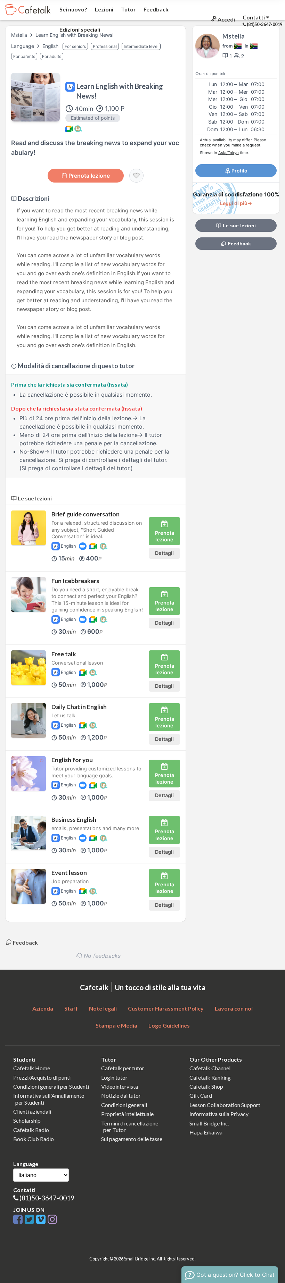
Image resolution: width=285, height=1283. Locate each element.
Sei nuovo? (72, 9)
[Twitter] (30, 1219)
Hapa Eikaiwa (205, 1132)
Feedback (155, 9)
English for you (72, 759)
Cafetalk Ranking (210, 1077)
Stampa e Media (116, 1025)
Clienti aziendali (32, 1111)
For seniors (75, 46)
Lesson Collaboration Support (224, 1104)
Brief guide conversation (85, 514)
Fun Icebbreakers (75, 580)
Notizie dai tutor (121, 1095)
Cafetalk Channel (209, 1068)
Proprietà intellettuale (127, 1114)
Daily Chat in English (79, 706)
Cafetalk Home (31, 1068)
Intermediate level (141, 46)
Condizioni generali (124, 1104)
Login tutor (114, 1077)
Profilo (238, 171)
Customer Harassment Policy (166, 1008)
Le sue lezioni (238, 225)
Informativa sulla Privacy (219, 1114)
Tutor (128, 9)
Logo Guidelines (169, 1025)
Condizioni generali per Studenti (51, 1086)
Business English (73, 819)
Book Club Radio (33, 1139)
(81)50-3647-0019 (46, 1198)
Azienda (42, 1008)
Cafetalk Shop (206, 1086)
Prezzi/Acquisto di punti (42, 1077)
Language (23, 46)
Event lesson (69, 872)
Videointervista (119, 1086)
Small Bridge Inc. (209, 1123)
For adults (51, 56)
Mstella (19, 35)
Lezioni (103, 9)
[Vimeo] (42, 1219)
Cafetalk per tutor (122, 1068)
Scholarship (27, 1120)
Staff (71, 1008)
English (51, 46)
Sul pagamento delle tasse (131, 1139)
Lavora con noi (234, 1008)
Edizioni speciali (79, 29)
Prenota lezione (89, 175)
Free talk (63, 654)
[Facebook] (19, 1219)
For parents (24, 56)
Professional (105, 46)
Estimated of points (93, 118)
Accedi (226, 19)
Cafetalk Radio (31, 1129)
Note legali (103, 1008)
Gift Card (200, 1095)
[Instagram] (52, 1219)
